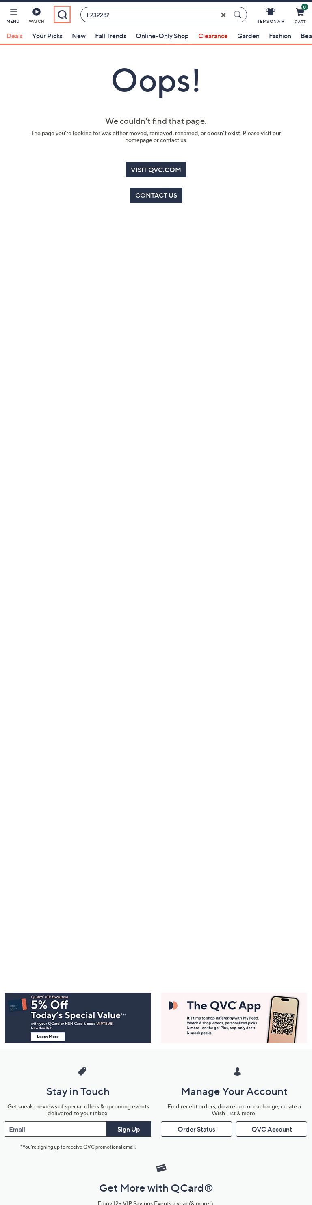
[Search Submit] (239, 14)
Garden (248, 36)
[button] (13, 17)
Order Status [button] (196, 1129)
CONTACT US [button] (156, 195)
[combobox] (155, 14)
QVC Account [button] (271, 1129)
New (79, 36)
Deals (14, 36)
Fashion (280, 36)
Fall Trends (110, 36)
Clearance (213, 36)
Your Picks (47, 36)
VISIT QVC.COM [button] (156, 170)
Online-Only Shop (162, 36)
